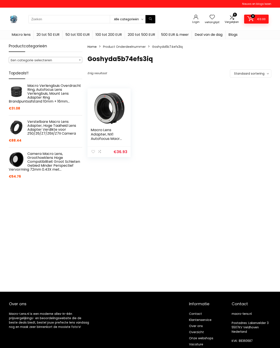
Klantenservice (200, 320)
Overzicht (196, 332)
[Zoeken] (150, 19)
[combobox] (45, 60)
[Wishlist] (212, 17)
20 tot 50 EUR (48, 34)
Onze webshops (201, 338)
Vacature (196, 344)
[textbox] (45, 60)
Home (92, 47)
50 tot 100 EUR (77, 34)
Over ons (196, 326)
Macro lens (21, 34)
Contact (195, 314)
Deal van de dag (208, 34)
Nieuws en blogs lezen (256, 4)
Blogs (233, 34)
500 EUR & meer (175, 34)
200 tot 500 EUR (141, 34)
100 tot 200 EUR (109, 34)
